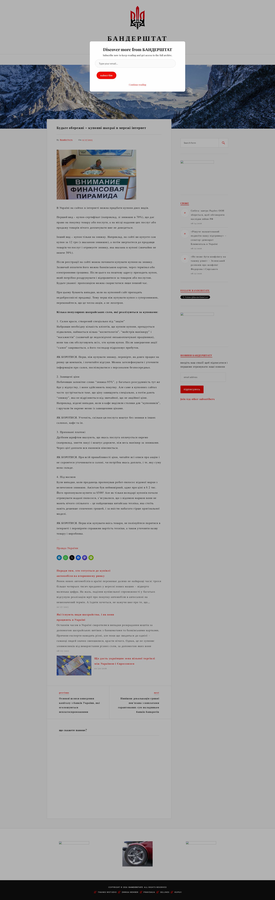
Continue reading (137, 84)
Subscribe (106, 75)
